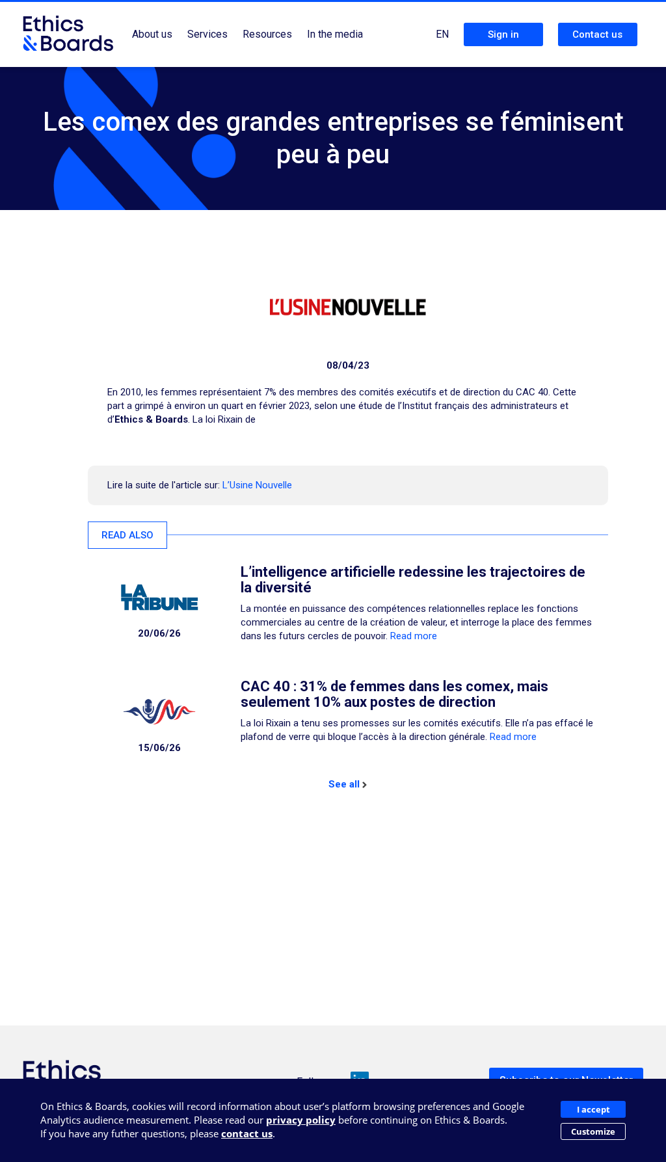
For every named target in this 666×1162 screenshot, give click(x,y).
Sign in (503, 34)
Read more (413, 636)
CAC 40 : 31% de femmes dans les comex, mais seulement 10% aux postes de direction (394, 694)
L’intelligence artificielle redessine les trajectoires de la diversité (413, 580)
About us (152, 34)
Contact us (597, 34)
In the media (335, 34)
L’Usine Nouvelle (257, 485)
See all (344, 784)
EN (442, 34)
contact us (247, 1133)
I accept (593, 1109)
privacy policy (301, 1119)
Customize (593, 1131)
